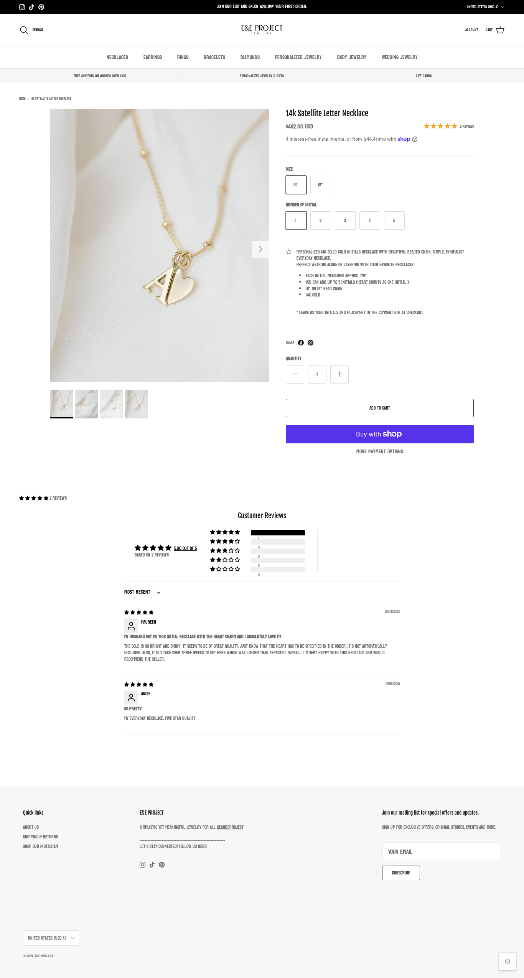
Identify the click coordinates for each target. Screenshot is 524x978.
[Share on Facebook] (301, 343)
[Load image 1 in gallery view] (159, 245)
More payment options (379, 452)
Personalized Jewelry (298, 57)
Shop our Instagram (40, 846)
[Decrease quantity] (295, 374)
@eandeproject (230, 827)
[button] (34, 498)
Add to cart (379, 408)
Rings (182, 57)
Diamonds (250, 57)
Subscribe (401, 873)
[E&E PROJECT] (262, 29)
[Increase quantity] (339, 374)
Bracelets (214, 57)
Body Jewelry (351, 57)
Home (22, 98)
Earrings (152, 57)
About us (31, 827)
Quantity (294, 359)
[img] (138, 612)
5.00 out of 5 (185, 548)
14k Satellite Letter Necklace (51, 98)
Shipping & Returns (40, 837)
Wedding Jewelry (400, 57)
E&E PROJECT (44, 956)
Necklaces (117, 57)
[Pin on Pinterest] (310, 343)
